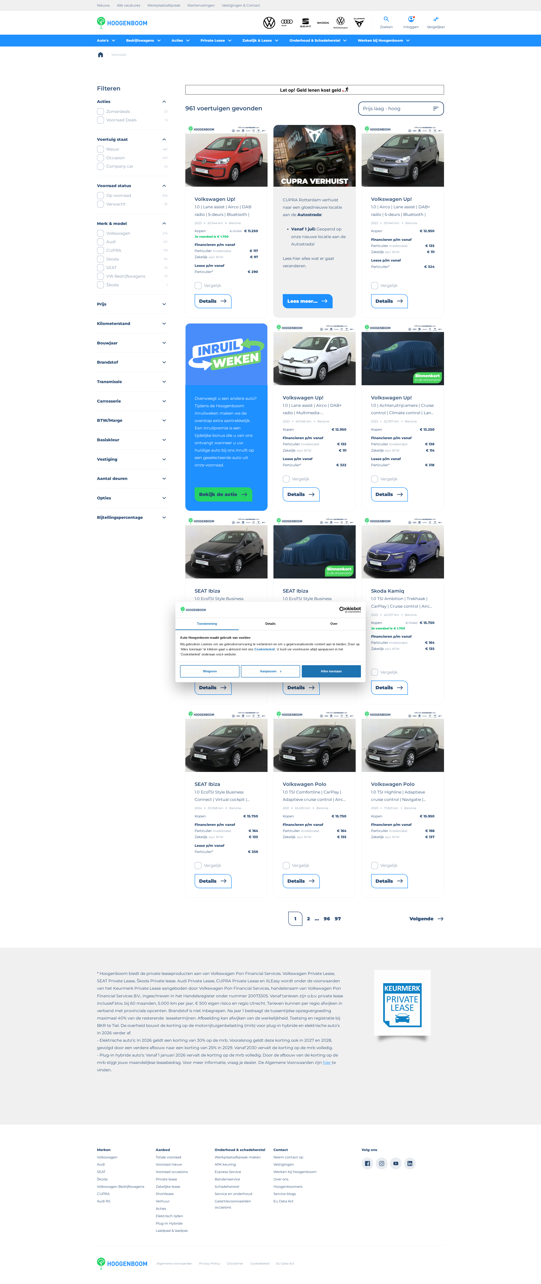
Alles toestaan (331, 671)
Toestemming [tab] (207, 623)
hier (327, 1062)
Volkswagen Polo (304, 784)
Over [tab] (333, 623)
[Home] (122, 23)
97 (338, 919)
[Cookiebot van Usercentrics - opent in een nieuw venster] (342, 610)
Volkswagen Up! (215, 199)
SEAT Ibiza (207, 591)
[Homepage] (100, 54)
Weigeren (210, 671)
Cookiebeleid (264, 649)
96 (327, 919)
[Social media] (367, 1163)
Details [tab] (270, 623)
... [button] (317, 919)
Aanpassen (268, 671)
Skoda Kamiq (387, 591)
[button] (427, 919)
